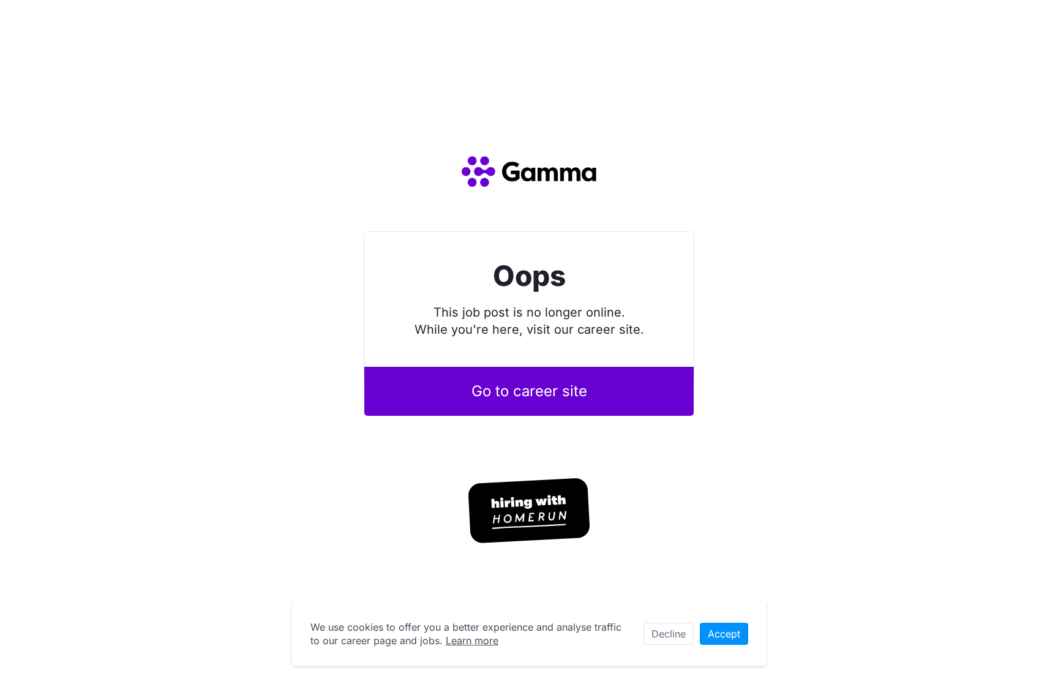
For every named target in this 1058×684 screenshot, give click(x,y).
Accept (724, 634)
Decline (668, 634)
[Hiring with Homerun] (529, 510)
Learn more (472, 640)
